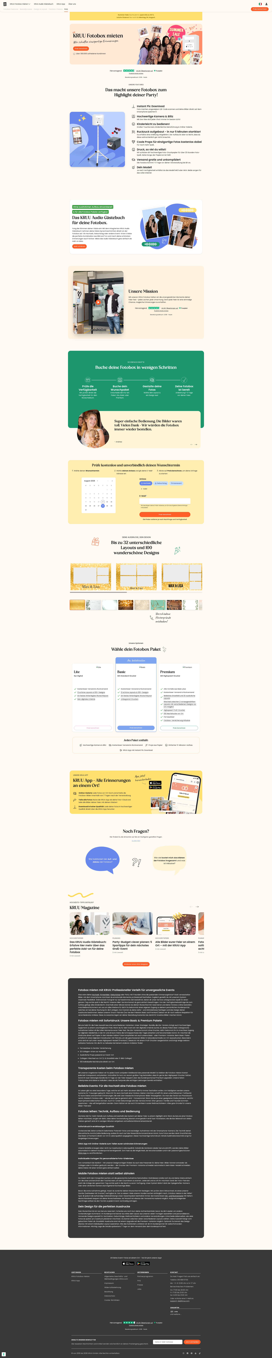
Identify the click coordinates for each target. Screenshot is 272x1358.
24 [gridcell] (86, 506)
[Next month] (112, 481)
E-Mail (142, 496)
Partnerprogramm (145, 1276)
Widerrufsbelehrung (112, 1287)
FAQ (139, 1280)
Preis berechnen (81, 49)
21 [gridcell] (102, 502)
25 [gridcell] (90, 506)
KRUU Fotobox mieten (80, 1276)
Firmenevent (176, 483)
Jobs (139, 1289)
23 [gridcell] (111, 502)
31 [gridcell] (85, 510)
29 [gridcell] (107, 506)
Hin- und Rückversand (174, 1196)
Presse (140, 1285)
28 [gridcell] (103, 506)
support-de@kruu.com (179, 1301)
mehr (145, 489)
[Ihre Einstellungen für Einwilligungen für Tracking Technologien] (4, 1354)
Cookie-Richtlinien (112, 1300)
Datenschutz (109, 1296)
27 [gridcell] (98, 506)
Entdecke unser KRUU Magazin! (136, 964)
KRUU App (82, 1153)
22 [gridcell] (107, 502)
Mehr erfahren (79, 246)
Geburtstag (162, 483)
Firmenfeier (105, 994)
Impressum (109, 1283)
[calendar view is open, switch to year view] (97, 481)
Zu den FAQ (136, 841)
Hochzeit (147, 483)
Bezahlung (108, 1291)
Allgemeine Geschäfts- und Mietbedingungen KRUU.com (116, 1277)
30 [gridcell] (111, 506)
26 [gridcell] (94, 506)
